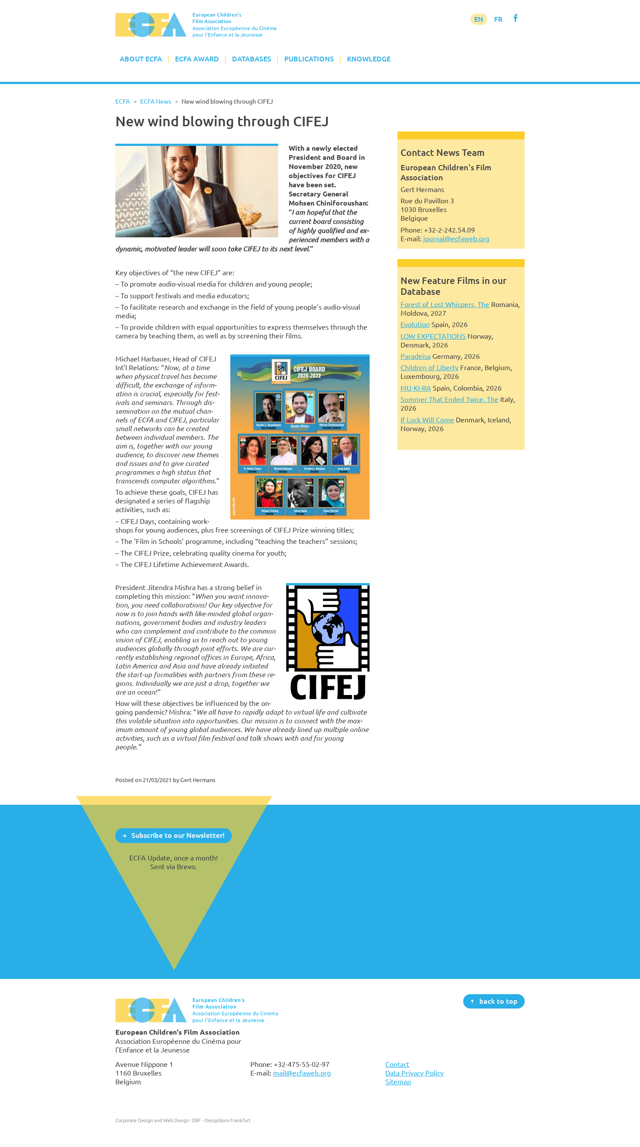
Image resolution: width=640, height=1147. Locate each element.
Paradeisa (416, 356)
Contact (397, 1064)
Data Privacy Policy (414, 1073)
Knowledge (369, 58)
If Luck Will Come (427, 420)
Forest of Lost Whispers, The (445, 304)
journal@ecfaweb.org (456, 239)
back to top (498, 1000)
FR (498, 19)
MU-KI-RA (416, 388)
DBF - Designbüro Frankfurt (221, 1120)
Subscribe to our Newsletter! (178, 835)
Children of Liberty (429, 367)
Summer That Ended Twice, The (450, 399)
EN (478, 19)
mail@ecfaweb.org (302, 1073)
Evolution (415, 324)
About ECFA (141, 58)
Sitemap (398, 1082)
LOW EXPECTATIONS (433, 336)
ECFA (122, 101)
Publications (309, 58)
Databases (251, 58)
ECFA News (155, 101)
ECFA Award (197, 58)
